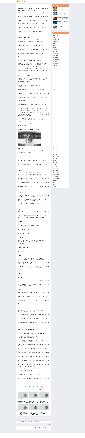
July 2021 (54, 136)
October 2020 (55, 154)
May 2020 (54, 164)
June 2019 (55, 184)
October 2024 (55, 61)
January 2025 (55, 55)
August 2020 (55, 158)
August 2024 (55, 65)
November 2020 (56, 152)
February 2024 (55, 77)
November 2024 (56, 59)
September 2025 (56, 39)
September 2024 (56, 63)
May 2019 (54, 186)
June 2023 (55, 93)
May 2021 (54, 140)
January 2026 (55, 35)
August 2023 (55, 89)
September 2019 (56, 178)
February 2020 (55, 168)
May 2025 (54, 47)
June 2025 (55, 45)
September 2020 (56, 156)
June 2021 (55, 138)
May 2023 (54, 95)
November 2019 (56, 174)
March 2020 (55, 166)
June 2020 (55, 162)
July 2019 (54, 182)
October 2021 (55, 130)
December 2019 (56, 172)
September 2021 (56, 132)
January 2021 (55, 148)
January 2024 (55, 79)
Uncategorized (46, 389)
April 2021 (55, 142)
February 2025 (55, 53)
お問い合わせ (66, 1)
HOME (43, 434)
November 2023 (56, 83)
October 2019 (55, 176)
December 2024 (56, 57)
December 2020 (56, 150)
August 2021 (55, 134)
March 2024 (55, 75)
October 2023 (55, 85)
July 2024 (54, 67)
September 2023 (56, 87)
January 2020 (55, 170)
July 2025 (54, 43)
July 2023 (54, 91)
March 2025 (55, 51)
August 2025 (55, 41)
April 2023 (55, 97)
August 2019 (55, 180)
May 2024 (54, 71)
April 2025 (55, 49)
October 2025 (55, 37)
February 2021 (55, 146)
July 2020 (54, 160)
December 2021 (56, 126)
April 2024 (55, 73)
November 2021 (56, 128)
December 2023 (56, 81)
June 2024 (55, 69)
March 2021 (55, 144)
